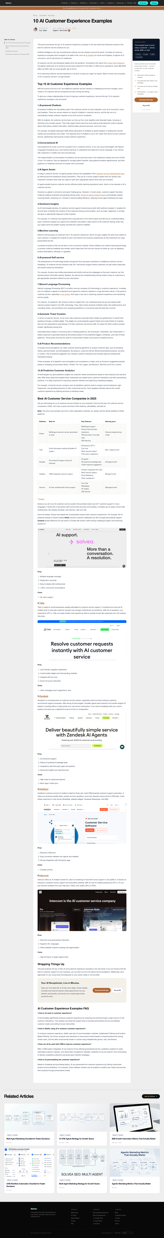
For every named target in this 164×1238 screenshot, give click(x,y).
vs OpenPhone (97, 1221)
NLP (56, 149)
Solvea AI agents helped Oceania (93, 195)
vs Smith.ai (96, 1223)
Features (74, 3)
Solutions (83, 3)
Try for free (143, 3)
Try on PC (117, 990)
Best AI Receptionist (99, 1215)
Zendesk (43, 696)
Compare (110, 3)
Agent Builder (75, 1218)
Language (118, 1232)
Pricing (129, 3)
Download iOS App (101, 990)
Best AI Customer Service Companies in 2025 (17, 47)
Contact (117, 1218)
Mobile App (74, 1212)
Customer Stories (120, 1215)
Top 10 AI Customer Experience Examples (18, 43)
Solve (8, 3)
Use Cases (93, 3)
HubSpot (43, 789)
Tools (102, 3)
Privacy (117, 1221)
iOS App (154, 3)
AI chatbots (90, 55)
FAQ (134, 3)
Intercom (44, 875)
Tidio (42, 602)
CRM (100, 469)
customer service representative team (110, 173)
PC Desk (73, 1215)
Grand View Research (116, 63)
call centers (65, 294)
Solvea (41, 499)
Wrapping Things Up (12, 51)
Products (64, 3)
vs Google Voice (98, 1218)
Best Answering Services (100, 1212)
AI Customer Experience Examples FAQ (17, 54)
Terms (117, 1223)
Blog (116, 1212)
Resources (120, 3)
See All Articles (150, 1096)
